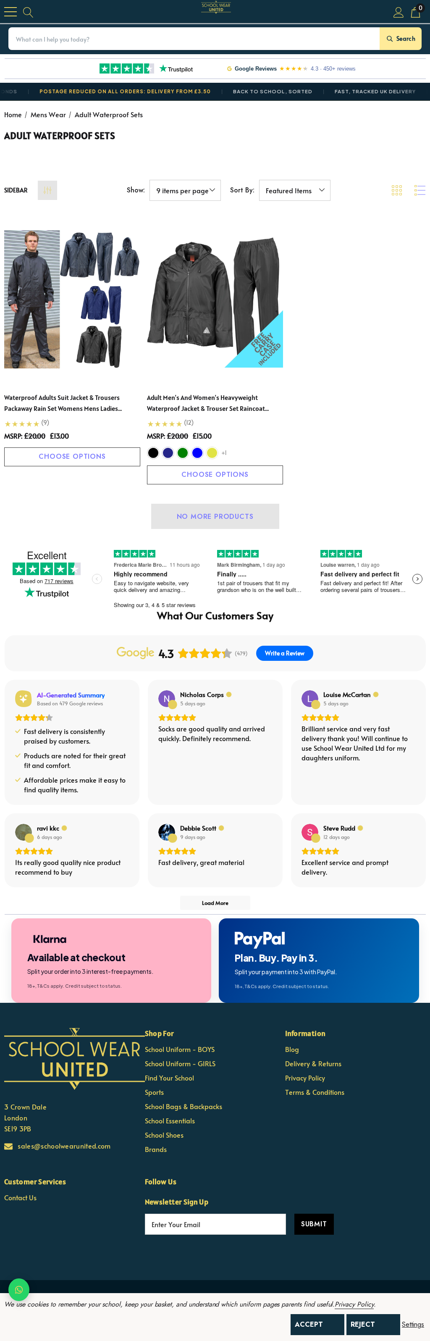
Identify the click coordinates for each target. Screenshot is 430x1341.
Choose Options (72, 456)
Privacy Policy (354, 1304)
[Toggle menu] (10, 11)
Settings (413, 1324)
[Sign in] (398, 11)
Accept (309, 1324)
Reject (363, 1324)
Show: (136, 190)
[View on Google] (166, 698)
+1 (224, 453)
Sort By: (242, 190)
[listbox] (294, 190)
